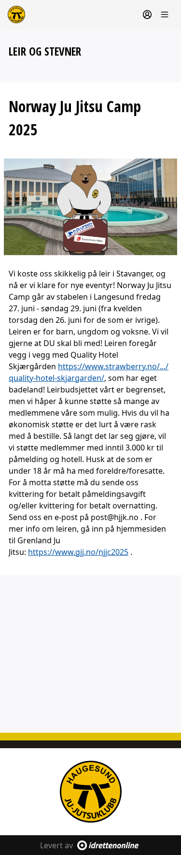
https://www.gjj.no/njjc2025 (78, 552)
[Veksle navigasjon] (164, 14)
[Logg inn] (147, 14)
